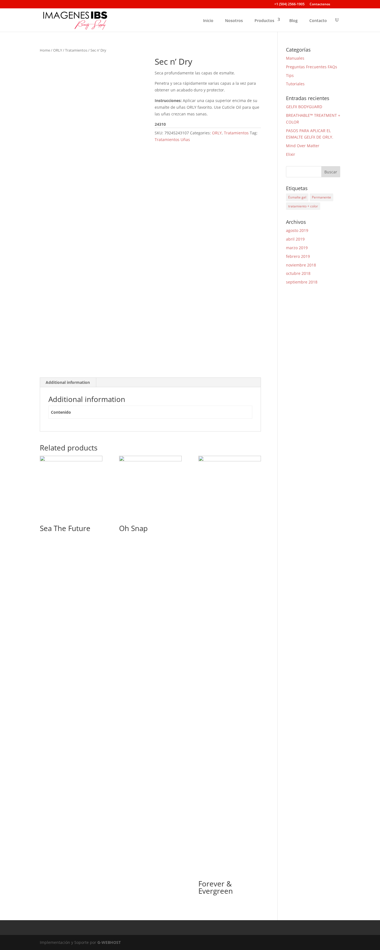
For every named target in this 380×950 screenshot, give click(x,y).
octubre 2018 (298, 273)
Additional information (68, 382)
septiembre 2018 (301, 282)
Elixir (290, 154)
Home (45, 50)
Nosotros (234, 20)
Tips (290, 75)
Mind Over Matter (302, 145)
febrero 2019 (298, 256)
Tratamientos (76, 50)
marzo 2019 (297, 247)
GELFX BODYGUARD (304, 106)
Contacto (318, 20)
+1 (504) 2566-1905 (289, 4)
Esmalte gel (297, 197)
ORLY (57, 50)
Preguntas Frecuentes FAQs (311, 66)
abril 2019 (295, 239)
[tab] (68, 382)
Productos (264, 20)
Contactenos (320, 4)
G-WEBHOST (109, 942)
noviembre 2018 (301, 265)
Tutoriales (295, 83)
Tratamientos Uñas (172, 139)
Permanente (321, 197)
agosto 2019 (297, 230)
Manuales (295, 58)
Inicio (208, 20)
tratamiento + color (303, 206)
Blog (293, 20)
